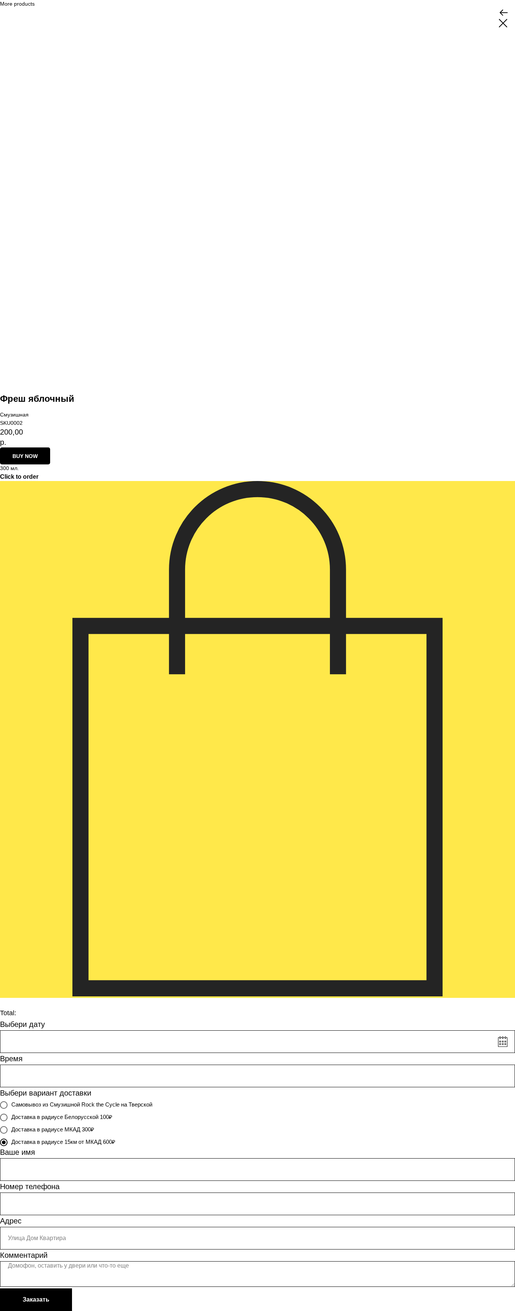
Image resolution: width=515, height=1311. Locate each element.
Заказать (36, 1299)
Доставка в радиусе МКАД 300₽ (52, 1129)
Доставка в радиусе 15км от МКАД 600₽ (63, 1142)
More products (17, 4)
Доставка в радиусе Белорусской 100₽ (61, 1117)
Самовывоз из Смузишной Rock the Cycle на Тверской (81, 1104)
